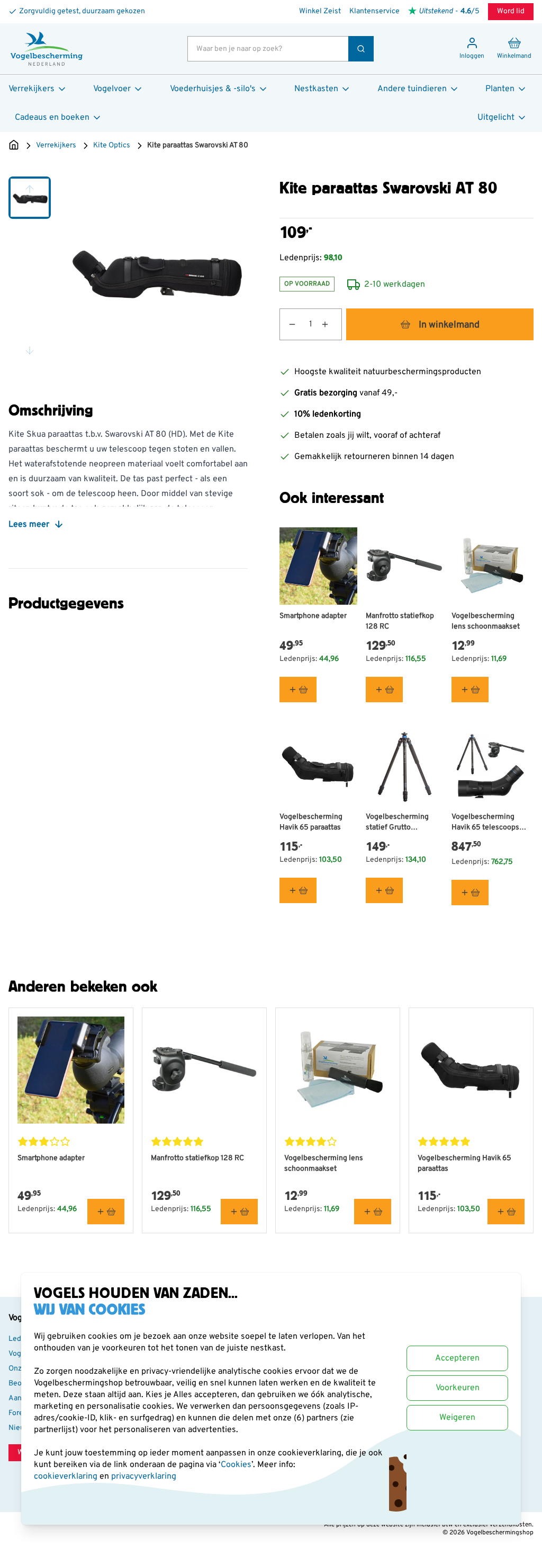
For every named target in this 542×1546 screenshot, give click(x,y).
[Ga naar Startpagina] (13, 145)
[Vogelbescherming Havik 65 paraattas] (318, 767)
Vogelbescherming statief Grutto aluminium (397, 822)
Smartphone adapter (313, 616)
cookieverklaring (67, 1476)
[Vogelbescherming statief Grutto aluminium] (405, 767)
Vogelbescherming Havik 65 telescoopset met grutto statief (488, 822)
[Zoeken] (361, 48)
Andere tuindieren (412, 89)
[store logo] (46, 49)
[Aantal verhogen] (331, 324)
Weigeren (457, 1417)
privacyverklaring (143, 1476)
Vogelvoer (112, 89)
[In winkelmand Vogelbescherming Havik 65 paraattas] (298, 890)
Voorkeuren (458, 1388)
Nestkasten (316, 89)
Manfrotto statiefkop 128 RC (400, 621)
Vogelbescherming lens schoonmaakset (485, 621)
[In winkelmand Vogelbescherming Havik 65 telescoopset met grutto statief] (470, 892)
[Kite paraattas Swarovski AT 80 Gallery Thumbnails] (29, 269)
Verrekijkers (31, 89)
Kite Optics (111, 145)
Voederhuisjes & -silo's (213, 89)
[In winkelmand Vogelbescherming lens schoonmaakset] (470, 689)
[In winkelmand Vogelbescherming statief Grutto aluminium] (384, 890)
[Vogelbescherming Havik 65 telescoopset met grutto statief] (490, 767)
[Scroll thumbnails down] (29, 350)
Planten (499, 89)
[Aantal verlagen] (287, 324)
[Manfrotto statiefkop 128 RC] (405, 566)
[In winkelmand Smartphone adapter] (298, 689)
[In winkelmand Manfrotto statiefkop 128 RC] (384, 689)
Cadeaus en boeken (52, 117)
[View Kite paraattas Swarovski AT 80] (29, 197)
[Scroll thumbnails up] (29, 189)
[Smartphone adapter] (318, 566)
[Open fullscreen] (154, 269)
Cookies (236, 1465)
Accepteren (457, 1358)
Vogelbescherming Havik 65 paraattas (310, 822)
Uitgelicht (495, 117)
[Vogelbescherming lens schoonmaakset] (490, 566)
